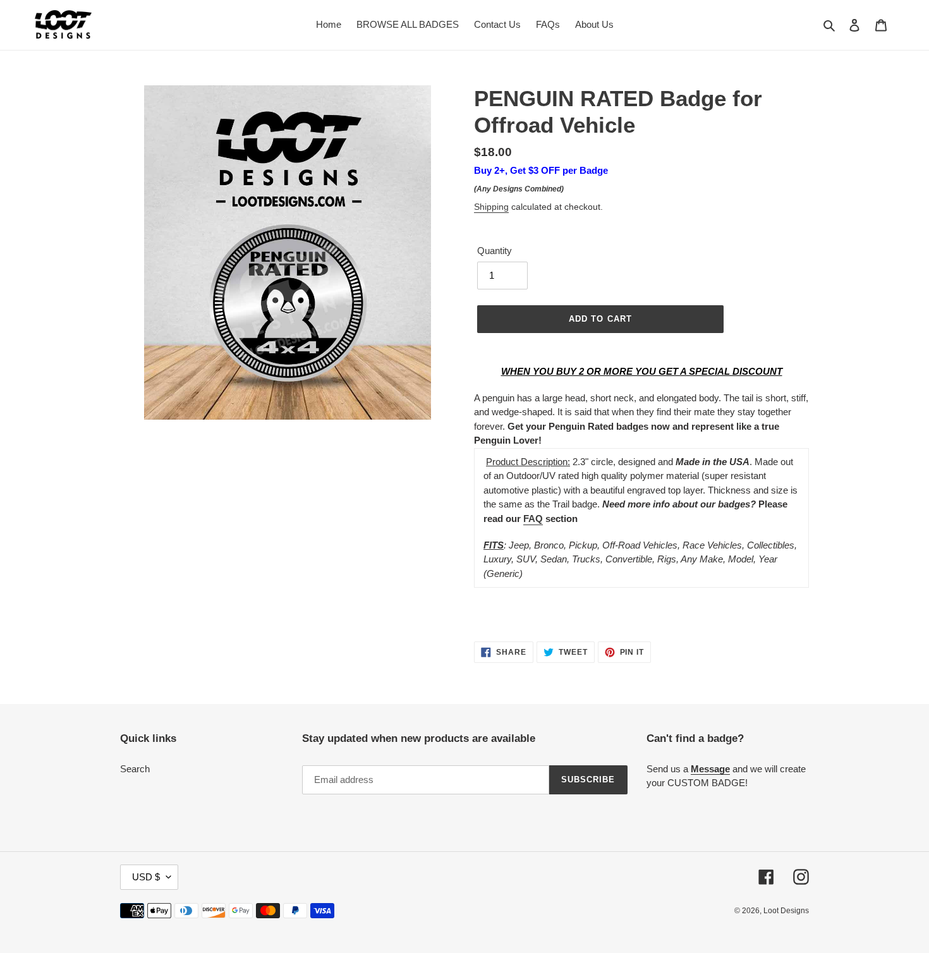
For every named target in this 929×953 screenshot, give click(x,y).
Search (135, 768)
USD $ (146, 876)
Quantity (494, 250)
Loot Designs (786, 910)
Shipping (491, 207)
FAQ (533, 518)
